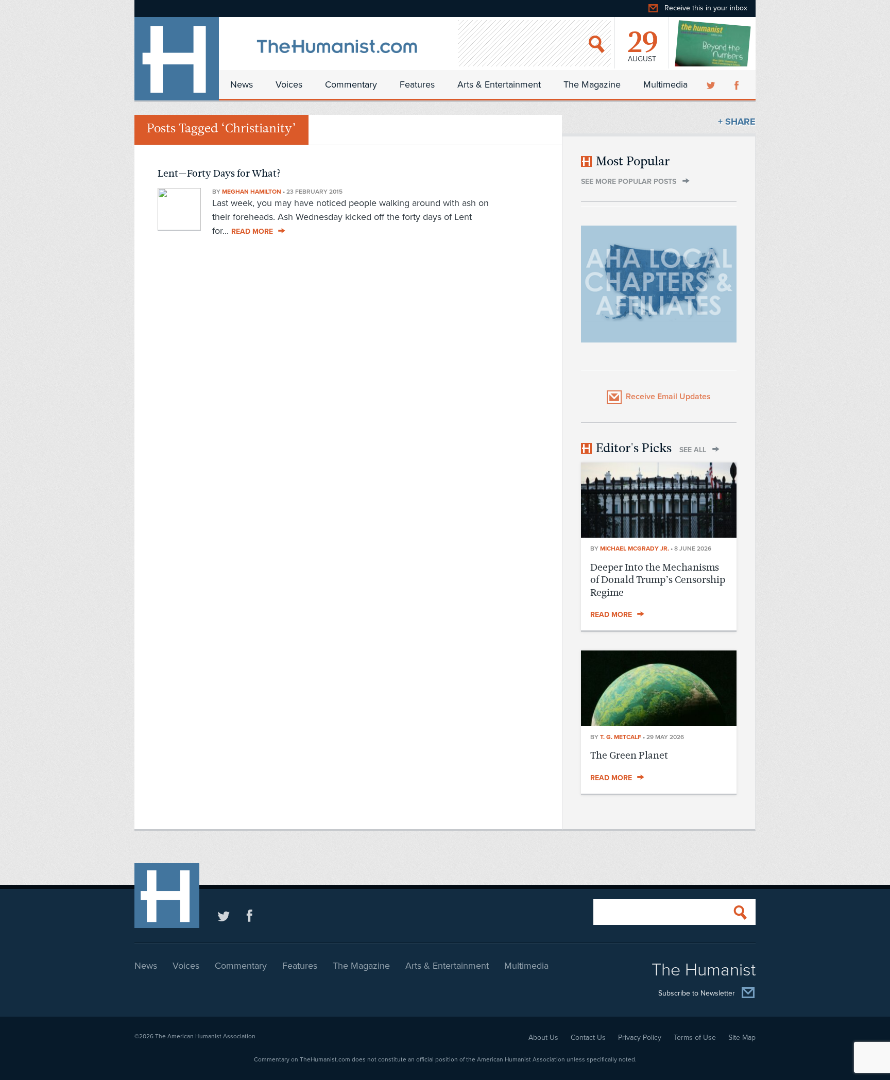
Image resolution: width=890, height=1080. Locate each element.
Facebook (737, 84)
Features (417, 84)
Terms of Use (695, 1037)
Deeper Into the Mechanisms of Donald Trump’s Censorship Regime (657, 579)
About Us (543, 1037)
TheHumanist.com (176, 58)
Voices (289, 84)
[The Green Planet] (659, 723)
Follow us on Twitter (223, 915)
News (241, 84)
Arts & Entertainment (499, 84)
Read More (252, 231)
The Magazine (592, 84)
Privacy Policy (639, 1037)
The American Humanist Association (205, 1036)
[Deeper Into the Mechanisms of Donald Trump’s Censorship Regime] (659, 534)
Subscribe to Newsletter (696, 993)
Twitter (712, 84)
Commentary (351, 84)
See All (692, 449)
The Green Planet (629, 755)
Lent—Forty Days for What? (219, 173)
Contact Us (588, 1037)
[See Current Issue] (713, 43)
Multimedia (665, 84)
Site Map (742, 1037)
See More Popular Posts (628, 181)
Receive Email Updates (668, 396)
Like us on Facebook (249, 915)
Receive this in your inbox (705, 8)
